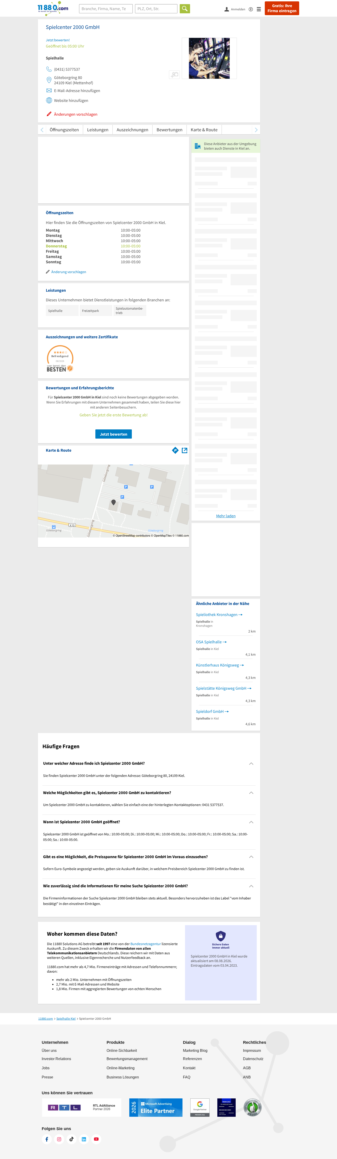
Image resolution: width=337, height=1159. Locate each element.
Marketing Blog (195, 1051)
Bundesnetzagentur (145, 943)
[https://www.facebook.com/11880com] (47, 1139)
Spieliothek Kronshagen (217, 614)
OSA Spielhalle (209, 641)
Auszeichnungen (132, 129)
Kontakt (189, 1068)
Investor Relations (56, 1059)
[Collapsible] (251, 763)
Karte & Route (204, 129)
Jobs (46, 1068)
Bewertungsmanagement (127, 1059)
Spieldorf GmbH (210, 711)
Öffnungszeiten (64, 129)
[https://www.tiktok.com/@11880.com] (71, 1139)
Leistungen (97, 129)
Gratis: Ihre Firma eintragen (282, 8)
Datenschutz (253, 1059)
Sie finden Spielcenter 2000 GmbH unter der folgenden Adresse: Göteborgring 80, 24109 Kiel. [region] (114, 775)
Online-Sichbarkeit (122, 1051)
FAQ (186, 1077)
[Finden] (185, 8)
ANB (247, 1077)
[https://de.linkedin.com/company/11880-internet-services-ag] (84, 1139)
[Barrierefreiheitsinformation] (253, 8)
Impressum (252, 1051)
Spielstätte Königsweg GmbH (221, 688)
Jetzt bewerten (113, 434)
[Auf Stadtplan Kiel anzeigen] (184, 450)
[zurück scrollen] (42, 129)
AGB (247, 1068)
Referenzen (192, 1059)
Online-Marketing (121, 1068)
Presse (47, 1077)
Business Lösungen (123, 1077)
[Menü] (261, 8)
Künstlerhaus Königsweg (217, 665)
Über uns (49, 1051)
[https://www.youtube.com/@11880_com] (96, 1139)
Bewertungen (169, 129)
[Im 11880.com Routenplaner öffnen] (175, 449)
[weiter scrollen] (256, 129)
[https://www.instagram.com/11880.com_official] (59, 1139)
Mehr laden (226, 515)
